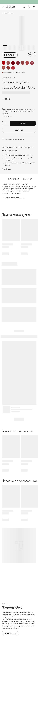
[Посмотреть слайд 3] (14, 47)
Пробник (19, 130)
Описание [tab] (13, 179)
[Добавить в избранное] (34, 54)
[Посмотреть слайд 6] (28, 47)
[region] (19, 33)
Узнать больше (6, 116)
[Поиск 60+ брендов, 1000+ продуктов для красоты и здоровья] (23, 6)
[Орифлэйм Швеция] (10, 6)
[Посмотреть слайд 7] (33, 47)
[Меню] (3, 7)
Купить (23, 123)
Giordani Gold (8, 77)
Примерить (10, 55)
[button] (3, 63)
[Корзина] (34, 7)
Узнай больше (6, 169)
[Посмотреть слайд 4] (19, 47)
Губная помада (9, 13)
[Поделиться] (30, 54)
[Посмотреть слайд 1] (5, 47)
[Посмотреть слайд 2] (9, 47)
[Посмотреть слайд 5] (24, 47)
